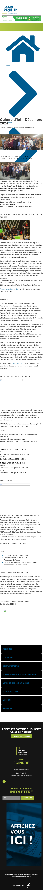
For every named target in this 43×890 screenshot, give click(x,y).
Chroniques (8, 657)
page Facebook (17, 363)
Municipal (7, 708)
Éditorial (6, 700)
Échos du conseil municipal (15, 683)
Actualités (7, 649)
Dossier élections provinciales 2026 (19, 674)
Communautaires (10, 666)
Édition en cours (10, 691)
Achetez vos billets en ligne (9, 289)
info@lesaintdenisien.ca (21, 769)
